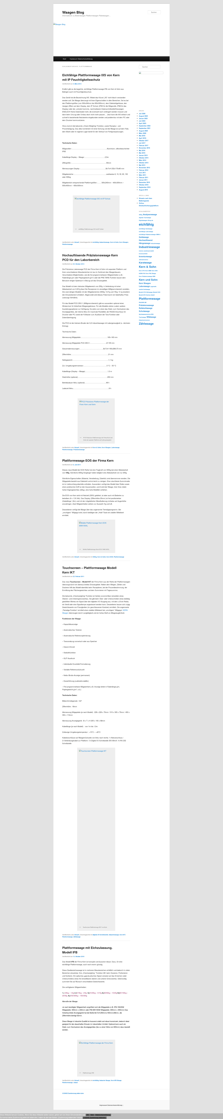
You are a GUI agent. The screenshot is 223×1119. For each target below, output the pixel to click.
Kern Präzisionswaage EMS (147, 276)
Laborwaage (115, 447)
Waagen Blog (73, 12)
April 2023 (142, 123)
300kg (95, 557)
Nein (92, 1115)
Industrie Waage (104, 1080)
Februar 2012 (143, 170)
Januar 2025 (143, 118)
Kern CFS (142, 270)
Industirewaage (155, 243)
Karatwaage (145, 262)
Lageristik (153, 286)
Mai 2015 (142, 153)
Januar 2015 (143, 155)
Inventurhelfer (143, 253)
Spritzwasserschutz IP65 (146, 314)
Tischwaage (142, 317)
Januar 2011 (143, 180)
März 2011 (142, 175)
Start (64, 59)
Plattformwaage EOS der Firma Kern (88, 460)
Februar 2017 (143, 145)
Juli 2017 (142, 143)
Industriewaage (104, 242)
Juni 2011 (142, 172)
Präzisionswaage (79, 449)
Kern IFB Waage (116, 1080)
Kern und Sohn (148, 279)
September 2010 (144, 187)
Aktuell (76, 242)
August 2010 (143, 190)
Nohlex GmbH (150, 295)
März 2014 (142, 160)
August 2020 (143, 131)
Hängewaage (144, 243)
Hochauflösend (145, 240)
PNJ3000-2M (142, 302)
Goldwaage (144, 237)
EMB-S (158, 234)
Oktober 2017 (143, 140)
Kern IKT (122, 935)
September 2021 (144, 128)
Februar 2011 (143, 177)
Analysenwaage (150, 214)
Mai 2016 (142, 150)
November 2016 (144, 148)
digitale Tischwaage (145, 217)
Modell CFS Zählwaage (146, 292)
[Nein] (112, 1115)
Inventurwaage (145, 256)
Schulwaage (144, 311)
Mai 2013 (142, 165)
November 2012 (144, 167)
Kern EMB (148, 270)
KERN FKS (142, 273)
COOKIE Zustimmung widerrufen (73, 1093)
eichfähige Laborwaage (146, 231)
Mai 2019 (142, 136)
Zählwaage (76, 937)
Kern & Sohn (114, 242)
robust (75, 1082)
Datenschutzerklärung (102, 1115)
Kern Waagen (123, 242)
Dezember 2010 (144, 182)
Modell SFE (142, 295)
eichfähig (96, 242)
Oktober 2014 (143, 158)
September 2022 (144, 126)
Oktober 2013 (143, 163)
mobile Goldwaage (144, 289)
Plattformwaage (67, 244)
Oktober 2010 (143, 185)
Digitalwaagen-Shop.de (146, 220)
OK (88, 1115)
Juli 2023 (142, 121)
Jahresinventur (143, 259)
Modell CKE (156, 292)
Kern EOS (110, 557)
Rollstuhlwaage (145, 308)
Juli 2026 (142, 113)
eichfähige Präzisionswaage (147, 234)
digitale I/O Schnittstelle (100, 935)
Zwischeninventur (144, 320)
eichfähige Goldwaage (145, 229)
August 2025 (143, 116)
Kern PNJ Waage (151, 273)
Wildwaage (151, 317)
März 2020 (142, 133)
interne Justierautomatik (146, 251)
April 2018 (142, 138)
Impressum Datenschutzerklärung (81, 59)
